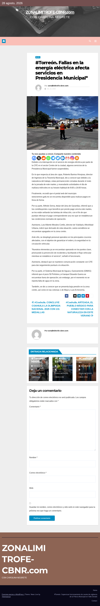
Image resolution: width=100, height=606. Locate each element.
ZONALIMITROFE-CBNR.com (50, 12)
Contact (94, 601)
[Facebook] (34, 158)
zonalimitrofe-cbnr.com (58, 86)
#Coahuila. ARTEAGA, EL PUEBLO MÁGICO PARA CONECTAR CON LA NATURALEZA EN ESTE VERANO (79, 309)
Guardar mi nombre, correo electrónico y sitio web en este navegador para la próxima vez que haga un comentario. (62, 509)
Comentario (35, 407)
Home (95, 590)
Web (31, 488)
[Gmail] (67, 158)
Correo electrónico (37, 473)
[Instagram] (72, 158)
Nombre (33, 457)
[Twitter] (58, 158)
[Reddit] (43, 158)
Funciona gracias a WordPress (13, 594)
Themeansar (6, 597)
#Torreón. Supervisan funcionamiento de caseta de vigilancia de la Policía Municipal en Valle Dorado (75, 596)
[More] (77, 158)
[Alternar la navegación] (95, 41)
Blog (38, 57)
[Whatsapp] (48, 158)
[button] (90, 41)
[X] (39, 158)
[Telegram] (53, 158)
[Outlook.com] (62, 158)
